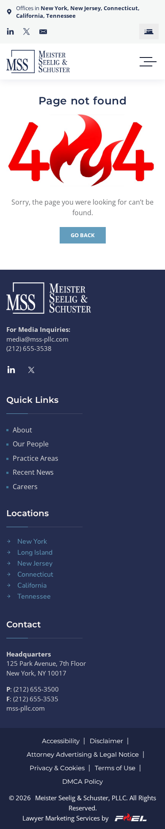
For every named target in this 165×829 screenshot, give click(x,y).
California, (30, 15)
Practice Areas (35, 458)
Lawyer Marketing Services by (66, 818)
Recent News (33, 472)
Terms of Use (115, 768)
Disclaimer (106, 741)
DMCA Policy (82, 781)
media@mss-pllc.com (37, 339)
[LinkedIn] (10, 31)
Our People (31, 444)
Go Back (83, 235)
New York (32, 541)
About (22, 430)
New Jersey (34, 563)
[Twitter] (26, 31)
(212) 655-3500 (36, 689)
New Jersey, (87, 8)
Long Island (34, 552)
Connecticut (35, 574)
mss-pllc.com (25, 708)
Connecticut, (122, 8)
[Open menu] (146, 61)
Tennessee (61, 15)
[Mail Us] (43, 31)
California (32, 585)
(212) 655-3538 (29, 348)
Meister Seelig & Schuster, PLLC (80, 797)
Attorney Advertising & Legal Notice (83, 754)
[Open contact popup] (149, 31)
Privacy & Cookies (57, 768)
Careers (25, 486)
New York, (55, 8)
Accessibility (61, 741)
